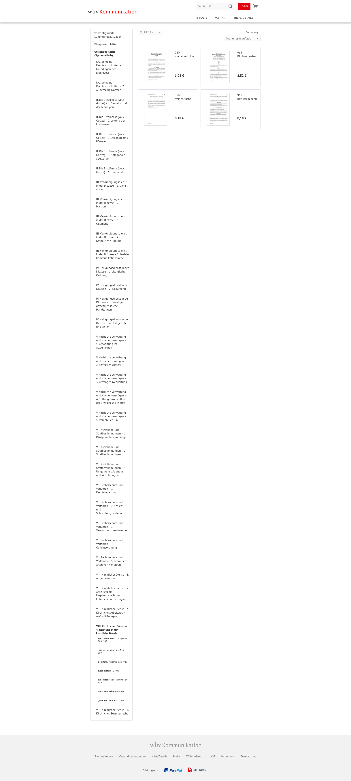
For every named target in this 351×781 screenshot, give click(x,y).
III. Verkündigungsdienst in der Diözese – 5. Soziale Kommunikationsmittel (112, 254)
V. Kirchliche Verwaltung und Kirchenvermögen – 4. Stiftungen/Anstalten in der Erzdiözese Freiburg (112, 397)
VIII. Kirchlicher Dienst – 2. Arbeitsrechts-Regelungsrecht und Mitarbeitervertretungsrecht (113, 593)
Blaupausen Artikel (106, 44)
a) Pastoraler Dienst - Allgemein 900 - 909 (112, 639)
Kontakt (221, 17)
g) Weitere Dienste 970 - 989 (111, 700)
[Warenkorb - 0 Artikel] (255, 6)
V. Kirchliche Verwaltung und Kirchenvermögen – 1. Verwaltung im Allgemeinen (111, 342)
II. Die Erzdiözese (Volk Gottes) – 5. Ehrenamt (110, 170)
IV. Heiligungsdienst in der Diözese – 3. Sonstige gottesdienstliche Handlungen (112, 304)
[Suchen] (230, 6)
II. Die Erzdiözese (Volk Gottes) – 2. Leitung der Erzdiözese (110, 120)
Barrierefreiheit (104, 756)
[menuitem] (215, 6)
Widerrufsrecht (195, 756)
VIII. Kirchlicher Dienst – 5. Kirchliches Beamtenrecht (112, 711)
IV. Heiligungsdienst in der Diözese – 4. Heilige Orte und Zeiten (112, 322)
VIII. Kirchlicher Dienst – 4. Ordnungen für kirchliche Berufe (111, 629)
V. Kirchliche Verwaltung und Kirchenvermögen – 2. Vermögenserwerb (111, 360)
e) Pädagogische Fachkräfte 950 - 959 (113, 681)
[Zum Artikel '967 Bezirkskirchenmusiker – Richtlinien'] (218, 109)
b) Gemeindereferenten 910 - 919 (111, 651)
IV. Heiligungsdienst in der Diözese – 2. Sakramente (112, 286)
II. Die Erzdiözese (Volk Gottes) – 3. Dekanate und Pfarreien (112, 137)
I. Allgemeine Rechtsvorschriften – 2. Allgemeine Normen (110, 86)
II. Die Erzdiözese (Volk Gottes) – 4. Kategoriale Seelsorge (110, 154)
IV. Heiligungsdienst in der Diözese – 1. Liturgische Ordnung (112, 271)
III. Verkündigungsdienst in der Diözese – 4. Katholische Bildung (111, 237)
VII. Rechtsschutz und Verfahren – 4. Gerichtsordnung (109, 543)
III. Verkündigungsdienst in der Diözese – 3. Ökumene (111, 219)
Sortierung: (252, 32)
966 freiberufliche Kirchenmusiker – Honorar (184, 97)
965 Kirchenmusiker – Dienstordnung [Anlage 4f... (247, 54)
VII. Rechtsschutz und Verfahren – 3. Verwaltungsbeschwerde (111, 526)
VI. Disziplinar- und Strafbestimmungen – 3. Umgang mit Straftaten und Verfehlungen (111, 469)
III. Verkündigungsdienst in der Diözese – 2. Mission (111, 202)
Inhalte (201, 17)
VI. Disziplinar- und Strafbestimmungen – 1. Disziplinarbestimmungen (112, 433)
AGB (212, 756)
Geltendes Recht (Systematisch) (104, 53)
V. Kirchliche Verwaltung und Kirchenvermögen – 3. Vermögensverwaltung (111, 378)
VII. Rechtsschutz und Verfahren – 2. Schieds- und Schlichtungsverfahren (110, 507)
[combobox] (215, 6)
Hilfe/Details (243, 17)
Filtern (148, 32)
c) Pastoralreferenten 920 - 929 (112, 661)
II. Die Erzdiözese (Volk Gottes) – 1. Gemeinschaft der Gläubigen (112, 103)
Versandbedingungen (132, 756)
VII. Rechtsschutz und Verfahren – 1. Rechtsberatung (109, 488)
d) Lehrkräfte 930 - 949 (108, 670)
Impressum (228, 756)
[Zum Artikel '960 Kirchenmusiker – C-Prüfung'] (155, 67)
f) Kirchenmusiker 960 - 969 (111, 691)
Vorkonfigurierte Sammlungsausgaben (108, 34)
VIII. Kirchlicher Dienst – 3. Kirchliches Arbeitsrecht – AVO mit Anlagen (112, 612)
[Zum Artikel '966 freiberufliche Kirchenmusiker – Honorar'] (155, 109)
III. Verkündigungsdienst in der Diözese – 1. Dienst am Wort (111, 185)
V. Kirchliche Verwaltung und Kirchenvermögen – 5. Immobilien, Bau (111, 416)
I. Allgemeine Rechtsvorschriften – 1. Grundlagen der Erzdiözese (110, 67)
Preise (176, 756)
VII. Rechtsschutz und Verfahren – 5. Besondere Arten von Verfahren (111, 560)
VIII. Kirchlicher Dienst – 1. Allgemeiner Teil (112, 576)
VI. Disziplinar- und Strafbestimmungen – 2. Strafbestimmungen (111, 450)
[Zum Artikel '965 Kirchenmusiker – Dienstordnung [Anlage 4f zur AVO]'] (218, 67)
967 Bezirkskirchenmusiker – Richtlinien (247, 97)
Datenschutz (248, 756)
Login (244, 6)
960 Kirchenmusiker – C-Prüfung (184, 54)
